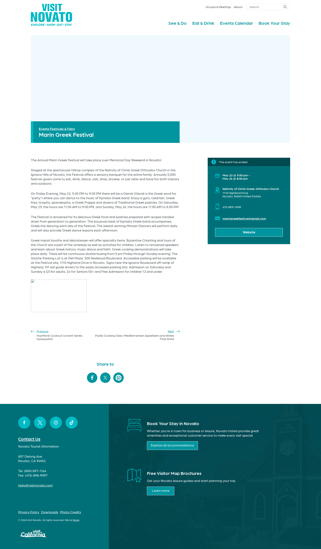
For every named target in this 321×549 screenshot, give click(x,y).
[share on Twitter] (105, 378)
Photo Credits (70, 512)
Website (249, 232)
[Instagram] (56, 423)
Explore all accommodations (172, 445)
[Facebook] (24, 423)
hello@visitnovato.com (35, 485)
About (238, 7)
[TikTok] (72, 423)
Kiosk (76, 519)
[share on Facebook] (92, 378)
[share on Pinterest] (118, 378)
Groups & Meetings (218, 7)
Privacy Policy (28, 512)
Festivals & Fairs (62, 129)
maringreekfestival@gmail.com (244, 218)
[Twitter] (40, 423)
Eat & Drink (203, 22)
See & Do (177, 22)
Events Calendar (236, 22)
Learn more (160, 490)
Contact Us (29, 438)
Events (44, 129)
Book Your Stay (274, 22)
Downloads (49, 512)
